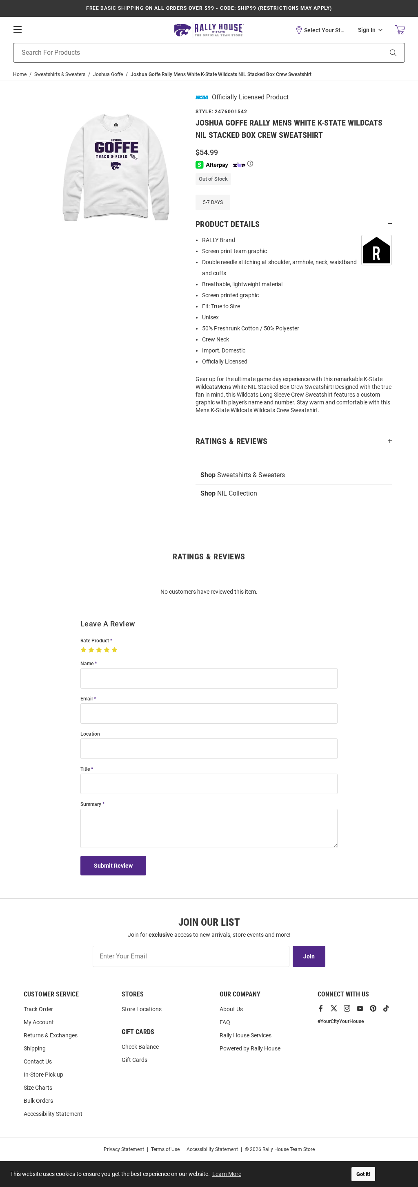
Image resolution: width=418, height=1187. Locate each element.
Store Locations (142, 1009)
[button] (320, 30)
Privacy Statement (124, 1149)
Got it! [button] (363, 1174)
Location (90, 734)
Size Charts (38, 1087)
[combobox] (187, 52)
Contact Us (38, 1061)
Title (85, 769)
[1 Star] (84, 650)
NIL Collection (228, 493)
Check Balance (140, 1046)
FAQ (225, 1022)
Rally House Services (245, 1035)
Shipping (35, 1048)
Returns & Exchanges (51, 1035)
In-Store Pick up (43, 1074)
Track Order (38, 1009)
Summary (90, 804)
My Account (39, 1022)
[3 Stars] (100, 650)
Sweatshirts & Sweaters (242, 475)
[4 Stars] (107, 650)
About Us (231, 1009)
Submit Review (113, 865)
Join (309, 956)
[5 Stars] (115, 650)
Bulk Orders (38, 1100)
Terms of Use (165, 1149)
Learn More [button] (226, 1174)
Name (86, 663)
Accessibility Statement (53, 1114)
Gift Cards (134, 1060)
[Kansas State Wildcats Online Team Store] (209, 30)
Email (86, 699)
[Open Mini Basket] (400, 30)
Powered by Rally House (250, 1048)
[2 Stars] (92, 650)
